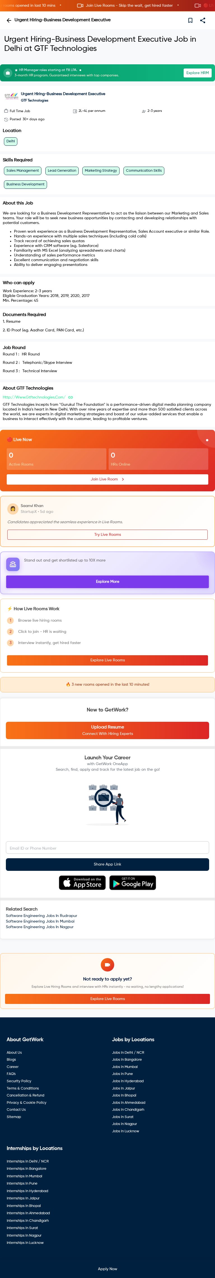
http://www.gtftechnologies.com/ (34, 397)
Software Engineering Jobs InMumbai (40, 921)
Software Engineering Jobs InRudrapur (41, 916)
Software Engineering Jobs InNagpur (40, 927)
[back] (9, 20)
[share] (202, 20)
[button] (107, 5)
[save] (190, 20)
